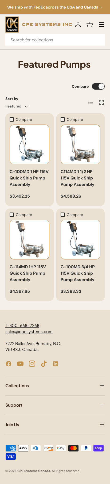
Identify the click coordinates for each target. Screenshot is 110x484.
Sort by (11, 98)
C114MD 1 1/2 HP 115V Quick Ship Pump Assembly (78, 178)
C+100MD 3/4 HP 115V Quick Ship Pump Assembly (78, 273)
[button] (90, 24)
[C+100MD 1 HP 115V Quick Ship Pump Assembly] (29, 144)
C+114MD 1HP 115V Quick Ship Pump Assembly (28, 273)
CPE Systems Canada (33, 471)
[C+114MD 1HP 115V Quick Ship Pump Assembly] (29, 239)
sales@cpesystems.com (29, 331)
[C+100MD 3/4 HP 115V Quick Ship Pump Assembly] (80, 239)
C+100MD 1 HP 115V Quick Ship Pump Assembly (29, 178)
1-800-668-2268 (22, 325)
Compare (80, 86)
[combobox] (55, 40)
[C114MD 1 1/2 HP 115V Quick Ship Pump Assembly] (80, 144)
